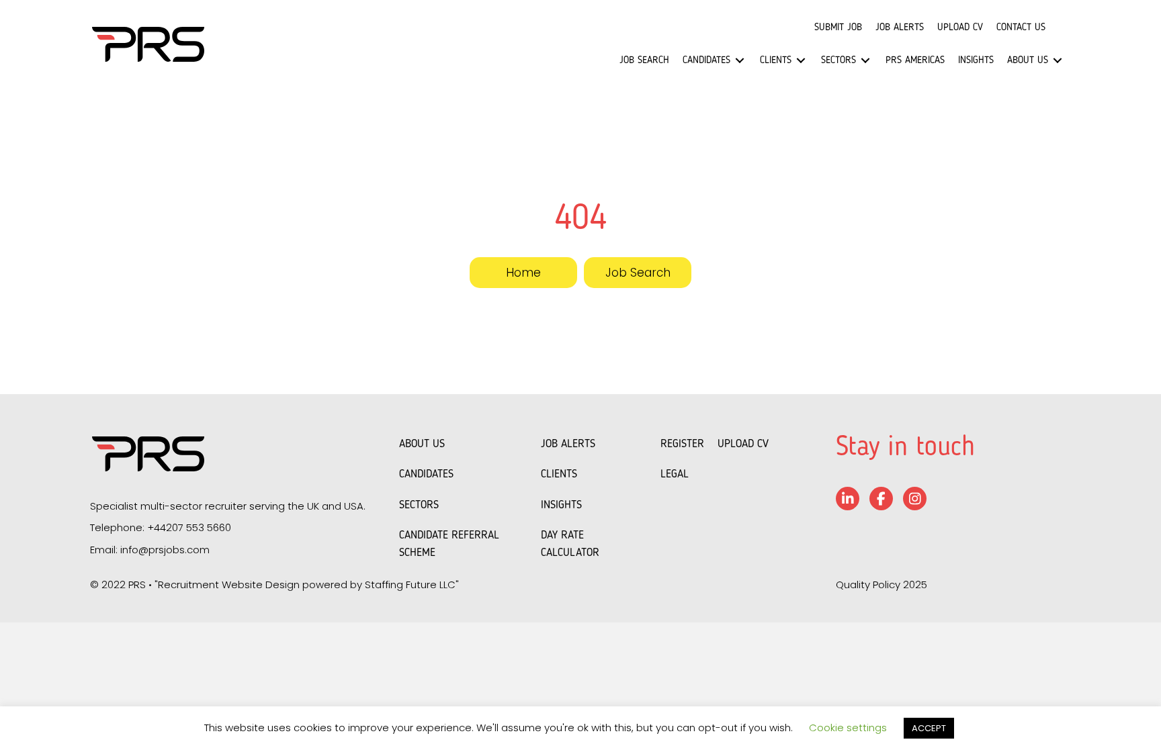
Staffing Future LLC (410, 584)
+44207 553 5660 (189, 527)
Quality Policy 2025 (881, 584)
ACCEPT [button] (929, 728)
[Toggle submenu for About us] (1057, 60)
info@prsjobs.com (165, 550)
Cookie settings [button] (848, 727)
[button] (523, 272)
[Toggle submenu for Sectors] (865, 60)
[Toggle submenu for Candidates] (740, 60)
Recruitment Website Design (229, 584)
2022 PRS (123, 584)
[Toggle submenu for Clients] (801, 60)
